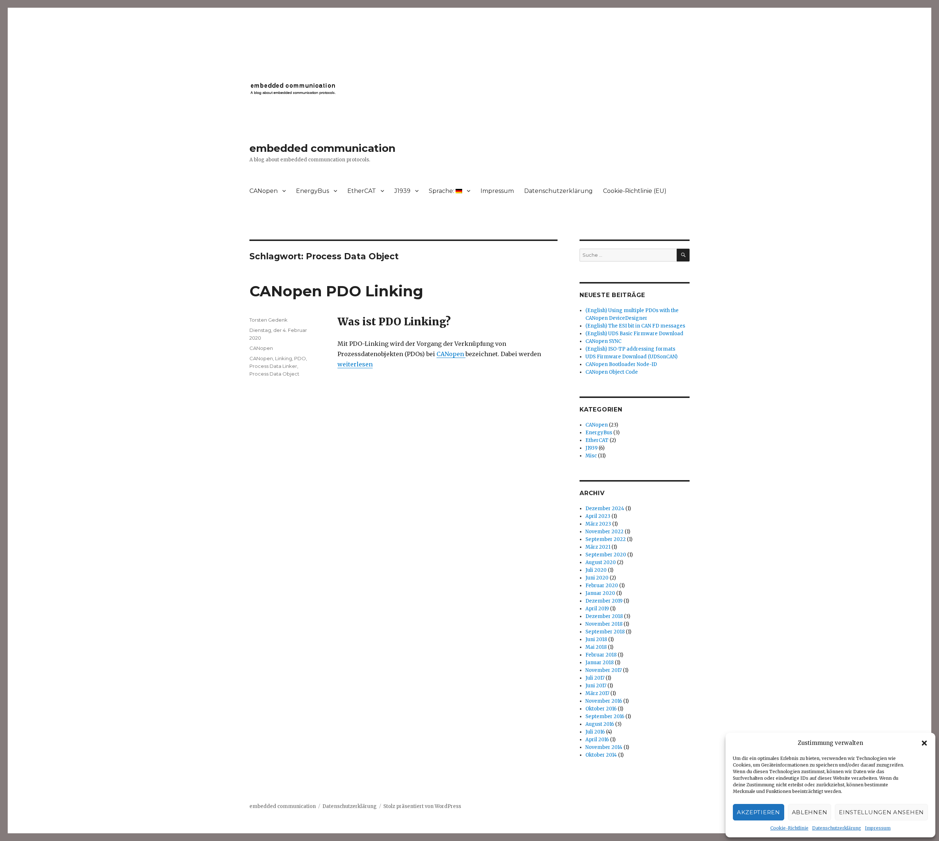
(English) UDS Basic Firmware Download (634, 333)
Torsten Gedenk (268, 320)
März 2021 (597, 547)
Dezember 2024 (604, 508)
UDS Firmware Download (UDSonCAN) (631, 357)
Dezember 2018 (604, 616)
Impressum (878, 828)
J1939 (402, 190)
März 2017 (597, 693)
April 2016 (597, 739)
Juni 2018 (596, 639)
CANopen (263, 190)
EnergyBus (312, 190)
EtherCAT (361, 190)
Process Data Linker (273, 366)
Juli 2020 (596, 570)
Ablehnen (809, 812)
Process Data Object (274, 374)
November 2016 (603, 701)
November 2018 (603, 624)
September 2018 (605, 632)
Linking (283, 358)
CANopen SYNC (603, 341)
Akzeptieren (758, 812)
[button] (924, 743)
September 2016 (604, 716)
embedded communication (322, 148)
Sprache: (442, 190)
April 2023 (597, 516)
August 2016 (599, 724)
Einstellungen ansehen (881, 812)
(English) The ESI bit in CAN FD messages (635, 326)
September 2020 (605, 555)
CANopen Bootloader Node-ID (621, 364)
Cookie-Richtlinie (789, 828)
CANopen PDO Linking (336, 291)
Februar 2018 (601, 655)
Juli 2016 (595, 732)
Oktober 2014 (601, 755)
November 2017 (603, 670)
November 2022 (604, 532)
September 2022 (605, 539)
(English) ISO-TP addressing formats (630, 349)
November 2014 (603, 747)
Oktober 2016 (601, 709)
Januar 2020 (600, 593)
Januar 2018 (599, 662)
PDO (300, 358)
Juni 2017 (595, 686)
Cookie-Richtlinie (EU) (634, 190)
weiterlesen (355, 364)
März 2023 (598, 524)
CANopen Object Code (611, 372)
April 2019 (597, 609)
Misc (591, 456)
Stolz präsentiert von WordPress (422, 806)
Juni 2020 (597, 578)
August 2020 (600, 562)
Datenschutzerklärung (836, 828)
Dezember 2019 (603, 601)
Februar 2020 (601, 585)
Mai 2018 (596, 647)
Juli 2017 (594, 678)
